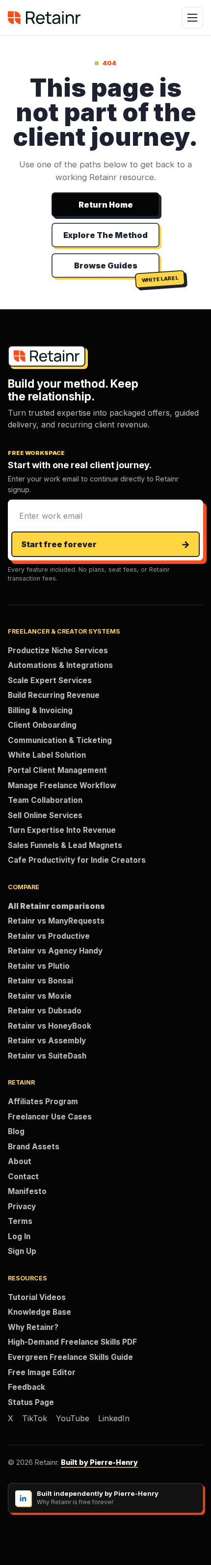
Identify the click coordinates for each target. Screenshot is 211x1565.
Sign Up (22, 1251)
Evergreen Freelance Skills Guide (70, 1357)
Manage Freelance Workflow (62, 785)
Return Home (106, 205)
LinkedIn (114, 1418)
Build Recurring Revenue (54, 695)
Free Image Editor (42, 1372)
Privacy (22, 1206)
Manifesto (27, 1191)
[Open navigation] (192, 17)
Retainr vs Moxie (40, 996)
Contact (23, 1176)
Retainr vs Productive (49, 936)
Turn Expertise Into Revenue (62, 830)
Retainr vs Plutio (39, 966)
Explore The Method (105, 235)
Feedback (26, 1387)
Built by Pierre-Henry (99, 1462)
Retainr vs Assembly (47, 1040)
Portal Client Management (57, 770)
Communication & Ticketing (60, 740)
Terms (20, 1221)
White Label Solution (47, 755)
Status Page (31, 1402)
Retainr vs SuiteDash (47, 1056)
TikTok (34, 1418)
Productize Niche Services (58, 650)
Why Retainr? (33, 1327)
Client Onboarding (42, 725)
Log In (19, 1236)
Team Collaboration (45, 800)
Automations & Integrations (60, 665)
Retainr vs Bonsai (40, 980)
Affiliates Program (43, 1101)
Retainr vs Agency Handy (55, 950)
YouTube (72, 1418)
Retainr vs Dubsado (44, 1010)
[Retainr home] (44, 17)
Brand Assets (33, 1146)
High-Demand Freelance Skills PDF (72, 1342)
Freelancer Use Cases (50, 1116)
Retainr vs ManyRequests (56, 921)
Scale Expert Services (50, 680)
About (19, 1161)
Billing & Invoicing (40, 710)
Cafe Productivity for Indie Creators (77, 860)
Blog (16, 1131)
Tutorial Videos (37, 1297)
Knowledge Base (39, 1312)
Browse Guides (105, 265)
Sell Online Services (45, 815)
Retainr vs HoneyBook (49, 1026)
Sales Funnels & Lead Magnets (65, 845)
